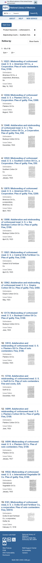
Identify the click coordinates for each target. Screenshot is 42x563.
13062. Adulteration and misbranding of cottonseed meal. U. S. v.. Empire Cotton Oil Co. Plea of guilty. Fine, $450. (20, 285)
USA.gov (27, 560)
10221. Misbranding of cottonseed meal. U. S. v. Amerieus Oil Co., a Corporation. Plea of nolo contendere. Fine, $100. (20, 65)
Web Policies (7, 548)
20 (13, 53)
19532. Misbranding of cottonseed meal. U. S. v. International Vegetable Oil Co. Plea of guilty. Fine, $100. (20, 474)
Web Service (31, 19)
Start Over (6, 25)
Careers (25, 553)
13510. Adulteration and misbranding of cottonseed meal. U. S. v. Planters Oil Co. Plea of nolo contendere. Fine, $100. (20, 347)
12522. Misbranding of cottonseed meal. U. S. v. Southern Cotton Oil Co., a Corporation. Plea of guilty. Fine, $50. (20, 161)
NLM (13, 560)
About (12, 19)
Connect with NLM (9, 535)
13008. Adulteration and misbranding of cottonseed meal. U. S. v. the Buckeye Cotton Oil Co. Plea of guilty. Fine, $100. (20, 223)
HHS (21, 560)
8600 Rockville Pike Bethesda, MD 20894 (29, 539)
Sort (4, 53)
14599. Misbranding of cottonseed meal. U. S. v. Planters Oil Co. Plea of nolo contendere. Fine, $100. (20, 444)
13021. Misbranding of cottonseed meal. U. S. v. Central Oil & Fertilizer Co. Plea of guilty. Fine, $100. (20, 255)
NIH (17, 560)
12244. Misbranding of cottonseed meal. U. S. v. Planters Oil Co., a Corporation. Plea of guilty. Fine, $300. (20, 98)
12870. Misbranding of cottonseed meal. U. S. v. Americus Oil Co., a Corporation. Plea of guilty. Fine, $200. (20, 191)
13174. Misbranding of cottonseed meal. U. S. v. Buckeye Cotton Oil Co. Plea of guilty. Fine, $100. (19, 315)
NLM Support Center (29, 548)
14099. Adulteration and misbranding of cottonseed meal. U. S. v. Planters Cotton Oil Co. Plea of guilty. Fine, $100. (20, 413)
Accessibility (26, 550)
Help (21, 19)
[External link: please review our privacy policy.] (4, 539)
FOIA (4, 550)
